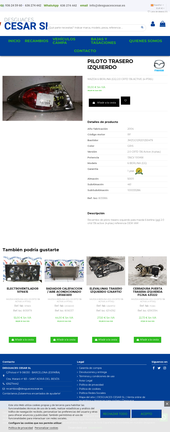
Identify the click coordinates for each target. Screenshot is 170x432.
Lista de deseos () (159, 11)
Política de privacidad (91, 384)
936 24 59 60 (13, 5)
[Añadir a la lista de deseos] (125, 101)
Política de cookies (90, 388)
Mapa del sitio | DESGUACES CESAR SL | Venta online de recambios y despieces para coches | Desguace (112, 399)
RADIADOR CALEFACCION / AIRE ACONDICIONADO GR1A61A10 (64, 292)
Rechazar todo (115, 414)
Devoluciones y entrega (93, 372)
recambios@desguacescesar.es (24, 388)
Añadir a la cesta (106, 102)
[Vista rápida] (40, 267)
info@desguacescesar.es (107, 5)
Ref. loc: (92, 198)
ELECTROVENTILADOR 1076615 (22, 290)
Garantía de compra (90, 367)
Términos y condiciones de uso (97, 376)
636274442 (12, 383)
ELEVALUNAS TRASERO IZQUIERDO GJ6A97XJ (106, 290)
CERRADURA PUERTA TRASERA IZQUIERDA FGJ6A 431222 (147, 292)
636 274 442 (33, 5)
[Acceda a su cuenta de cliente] (153, 24)
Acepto (146, 414)
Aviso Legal (85, 380)
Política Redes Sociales (92, 393)
